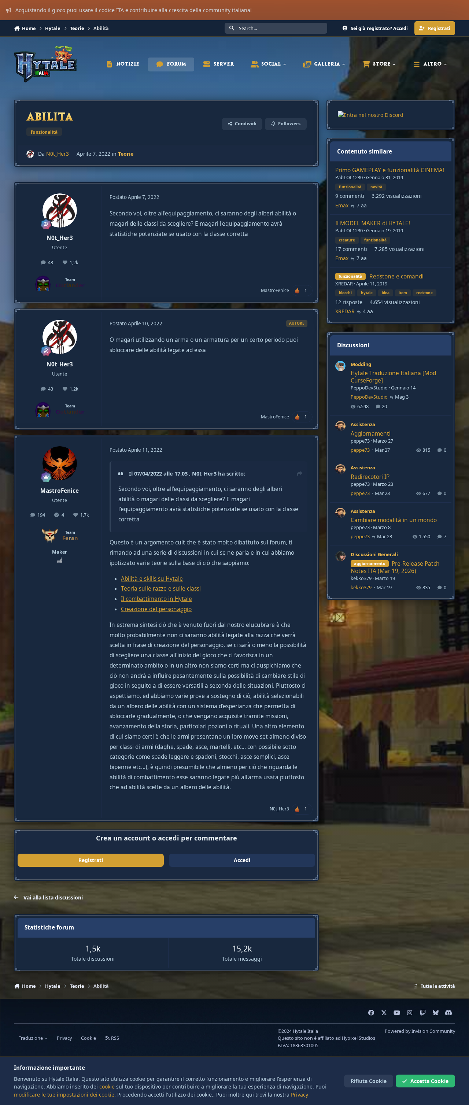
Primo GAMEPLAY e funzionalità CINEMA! (389, 170)
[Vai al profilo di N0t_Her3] (30, 154)
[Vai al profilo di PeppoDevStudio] (340, 366)
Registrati (90, 860)
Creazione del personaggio (156, 609)
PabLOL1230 (349, 177)
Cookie (88, 1038)
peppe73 (360, 440)
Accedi (242, 860)
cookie (107, 1086)
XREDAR (344, 283)
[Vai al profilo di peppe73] (340, 426)
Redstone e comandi (396, 276)
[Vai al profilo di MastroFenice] (60, 463)
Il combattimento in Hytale (156, 599)
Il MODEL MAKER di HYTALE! (372, 223)
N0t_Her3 (57, 153)
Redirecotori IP (370, 477)
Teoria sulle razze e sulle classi (161, 588)
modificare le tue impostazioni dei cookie (64, 1094)
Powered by (420, 1031)
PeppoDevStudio (369, 387)
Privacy (64, 1038)
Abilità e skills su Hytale (152, 579)
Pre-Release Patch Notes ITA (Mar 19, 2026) (395, 567)
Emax (341, 205)
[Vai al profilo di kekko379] (340, 556)
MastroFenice (275, 290)
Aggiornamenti (371, 433)
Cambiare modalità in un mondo (394, 520)
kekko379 (361, 578)
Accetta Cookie (429, 1081)
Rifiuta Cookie (369, 1081)
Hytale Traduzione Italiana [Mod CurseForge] (393, 376)
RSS (114, 1038)
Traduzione (31, 1038)
